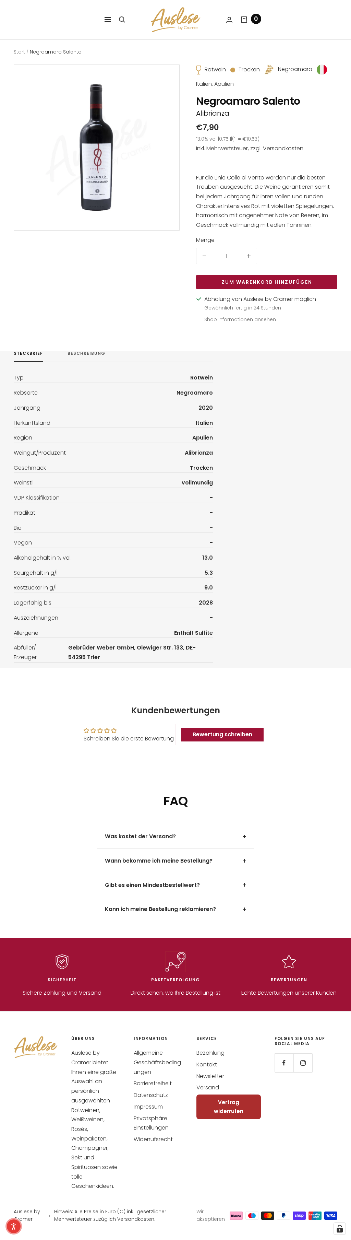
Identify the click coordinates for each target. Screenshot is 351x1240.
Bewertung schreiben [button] (222, 734)
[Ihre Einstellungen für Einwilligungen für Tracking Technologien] (340, 1229)
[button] (13, 1226)
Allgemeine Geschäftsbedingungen (157, 1062)
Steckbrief (28, 353)
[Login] (229, 20)
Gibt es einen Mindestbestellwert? (152, 885)
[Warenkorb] (244, 19)
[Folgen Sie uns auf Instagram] (302, 1062)
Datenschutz (151, 1095)
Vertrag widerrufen (228, 1107)
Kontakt (206, 1064)
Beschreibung (86, 353)
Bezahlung (210, 1053)
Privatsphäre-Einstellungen (152, 1123)
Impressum (148, 1107)
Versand (207, 1087)
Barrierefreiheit (153, 1083)
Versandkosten (283, 148)
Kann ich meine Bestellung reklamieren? (160, 909)
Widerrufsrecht (153, 1139)
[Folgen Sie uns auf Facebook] (284, 1062)
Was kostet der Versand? (140, 836)
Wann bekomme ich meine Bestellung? (159, 861)
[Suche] (122, 19)
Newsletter (210, 1076)
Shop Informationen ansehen (240, 319)
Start (19, 51)
